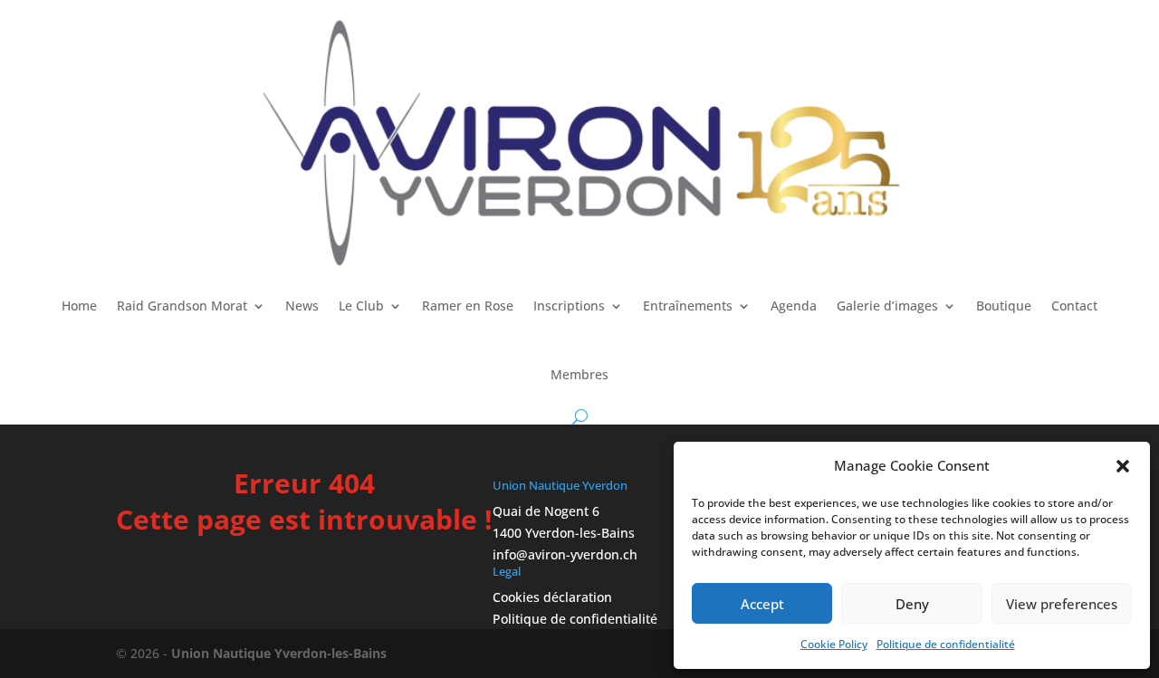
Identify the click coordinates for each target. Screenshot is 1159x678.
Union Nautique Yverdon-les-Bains (279, 653)
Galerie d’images (887, 305)
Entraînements (688, 305)
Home (79, 305)
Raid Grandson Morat (182, 305)
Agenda (794, 305)
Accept (762, 604)
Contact (1074, 305)
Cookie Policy (833, 644)
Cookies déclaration (552, 597)
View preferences (1061, 604)
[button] (1123, 466)
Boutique (1003, 305)
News (302, 305)
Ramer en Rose (467, 305)
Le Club (361, 305)
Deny (912, 604)
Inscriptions (569, 305)
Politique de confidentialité (945, 644)
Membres (579, 374)
